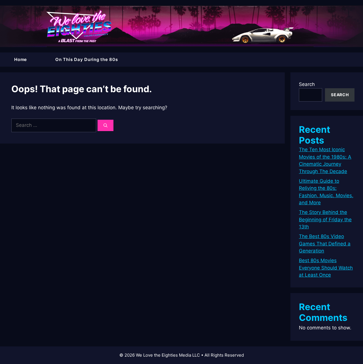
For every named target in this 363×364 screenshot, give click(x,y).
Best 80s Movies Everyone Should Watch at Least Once (326, 268)
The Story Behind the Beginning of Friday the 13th (325, 219)
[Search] (105, 125)
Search (307, 84)
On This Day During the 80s (86, 59)
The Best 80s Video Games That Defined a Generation (325, 243)
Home (20, 59)
